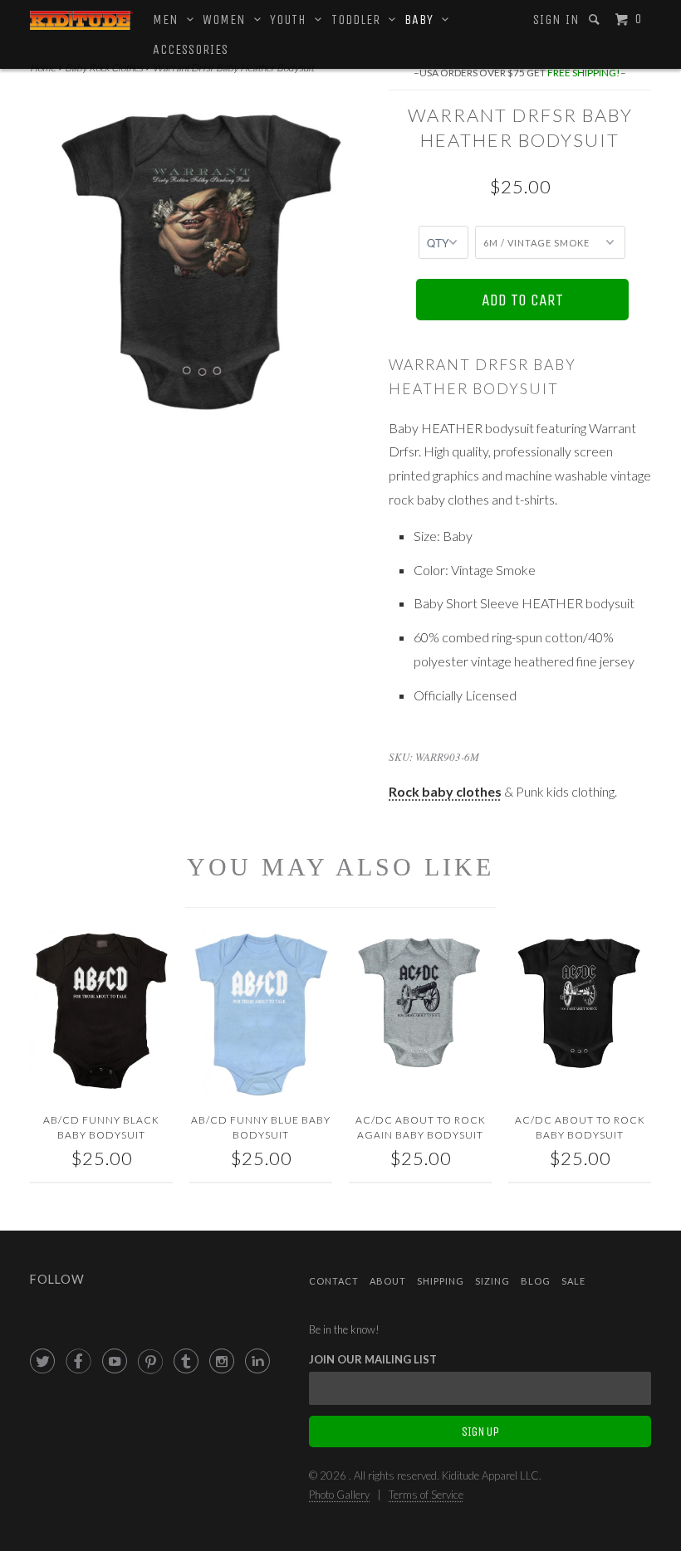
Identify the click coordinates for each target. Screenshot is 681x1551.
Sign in (556, 19)
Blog (536, 1280)
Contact (334, 1280)
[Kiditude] (81, 20)
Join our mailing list (373, 1359)
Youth (292, 19)
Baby (423, 19)
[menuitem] (556, 20)
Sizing (492, 1280)
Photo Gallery (339, 1494)
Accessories (190, 49)
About (388, 1280)
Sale (573, 1280)
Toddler (360, 19)
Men (170, 19)
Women (228, 19)
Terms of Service (426, 1494)
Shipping (440, 1280)
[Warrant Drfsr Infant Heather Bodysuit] (201, 261)
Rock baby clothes (445, 791)
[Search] (595, 19)
